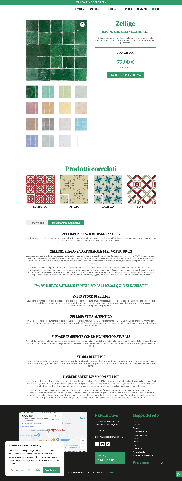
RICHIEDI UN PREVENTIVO (125, 75)
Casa (135, 421)
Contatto (137, 448)
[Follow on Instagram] (102, 444)
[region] (34, 458)
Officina (136, 424)
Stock (135, 441)
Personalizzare (17, 470)
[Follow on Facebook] (97, 444)
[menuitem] (80, 9)
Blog (135, 445)
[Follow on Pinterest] (108, 444)
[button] (82, 24)
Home (105, 32)
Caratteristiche (140, 431)
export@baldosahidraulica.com (109, 437)
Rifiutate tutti (34, 470)
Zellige (124, 32)
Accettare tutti (52, 470)
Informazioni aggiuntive (66, 223)
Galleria (136, 428)
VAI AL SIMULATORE (106, 458)
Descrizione (37, 223)
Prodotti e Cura (140, 435)
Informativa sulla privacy (144, 455)
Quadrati (135, 32)
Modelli (114, 32)
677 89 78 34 (101, 430)
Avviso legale (139, 452)
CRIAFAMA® (108, 472)
